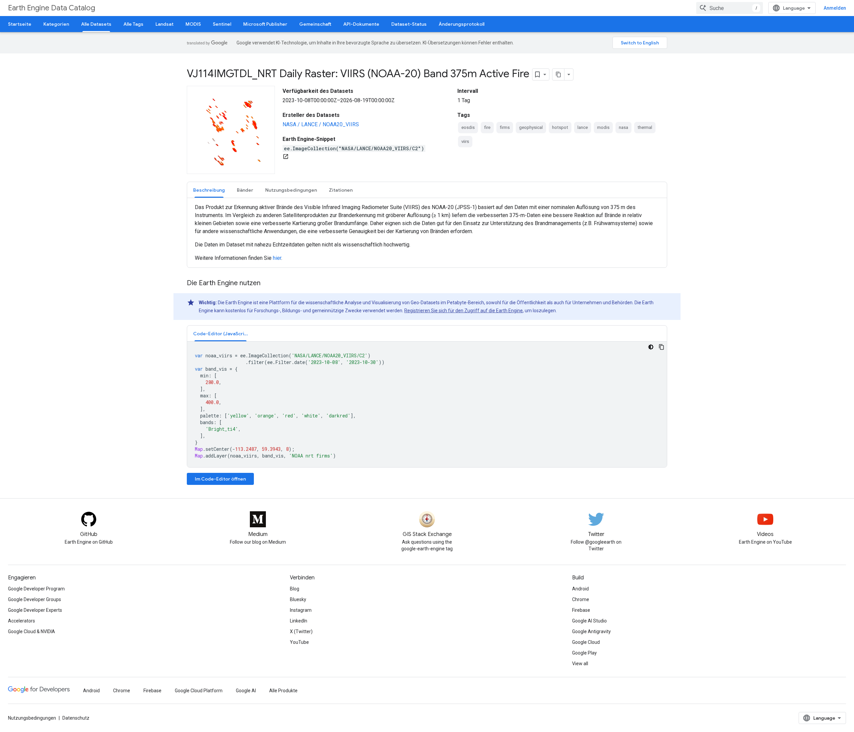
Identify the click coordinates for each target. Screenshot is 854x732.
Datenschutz (75, 718)
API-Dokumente (361, 24)
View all (580, 663)
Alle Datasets (96, 24)
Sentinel (222, 24)
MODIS (193, 24)
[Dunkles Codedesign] (651, 347)
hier (277, 258)
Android (580, 588)
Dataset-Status (409, 24)
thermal (644, 127)
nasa (623, 127)
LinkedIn (298, 620)
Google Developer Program (36, 588)
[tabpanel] (427, 232)
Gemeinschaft (315, 24)
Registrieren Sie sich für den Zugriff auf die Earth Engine (463, 310)
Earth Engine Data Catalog (51, 7)
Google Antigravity (591, 631)
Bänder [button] (245, 190)
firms (505, 127)
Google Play (584, 653)
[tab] (209, 190)
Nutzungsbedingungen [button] (291, 190)
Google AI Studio (589, 620)
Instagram (301, 610)
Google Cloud (586, 642)
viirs (465, 141)
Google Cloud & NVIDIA (31, 631)
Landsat (164, 24)
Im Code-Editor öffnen (220, 479)
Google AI (246, 690)
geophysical (531, 127)
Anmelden (835, 8)
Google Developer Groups (34, 599)
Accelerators (21, 620)
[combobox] (729, 8)
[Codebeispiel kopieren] (661, 347)
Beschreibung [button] (209, 190)
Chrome (580, 599)
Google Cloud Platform (199, 690)
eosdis (468, 127)
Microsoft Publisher (265, 24)
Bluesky (298, 599)
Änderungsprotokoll (461, 24)
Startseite (19, 24)
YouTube (299, 642)
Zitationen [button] (341, 190)
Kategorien (56, 24)
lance (582, 127)
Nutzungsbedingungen (32, 718)
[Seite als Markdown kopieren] (558, 74)
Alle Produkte (283, 690)
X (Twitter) (301, 631)
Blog (294, 588)
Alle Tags (133, 24)
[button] (220, 333)
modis (603, 127)
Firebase (581, 610)
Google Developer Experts (35, 610)
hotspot (560, 127)
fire (487, 127)
